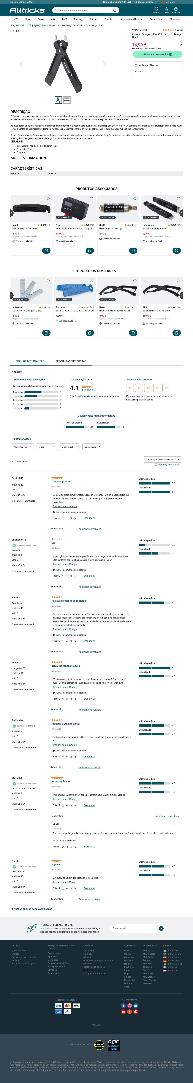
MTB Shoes (148, 963)
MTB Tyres (148, 950)
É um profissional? (57, 966)
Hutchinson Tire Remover (155, 228)
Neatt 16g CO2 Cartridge (111, 228)
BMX (64, 19)
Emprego (88, 954)
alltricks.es (173, 957)
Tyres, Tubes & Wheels (44, 25)
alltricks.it (172, 967)
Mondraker (129, 980)
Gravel (41, 19)
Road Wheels (149, 980)
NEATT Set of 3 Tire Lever (25, 228)
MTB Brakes (149, 977)
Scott (126, 987)
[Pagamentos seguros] (67, 1008)
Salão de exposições (58, 963)
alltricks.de (173, 960)
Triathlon (109, 19)
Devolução (53, 960)
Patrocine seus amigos (23, 963)
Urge (126, 973)
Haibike (128, 964)
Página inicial (17, 25)
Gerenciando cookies (94, 967)
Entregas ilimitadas (128, 2)
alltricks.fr (173, 950)
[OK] (161, 928)
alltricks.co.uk (175, 964)
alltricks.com (174, 954)
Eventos (15, 954)
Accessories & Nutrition (131, 19)
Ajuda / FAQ (53, 956)
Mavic (127, 950)
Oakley (127, 954)
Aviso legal (88, 950)
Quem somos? (18, 950)
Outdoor (93, 19)
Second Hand (156, 19)
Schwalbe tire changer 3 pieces (27, 310)
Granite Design (139, 30)
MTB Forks (148, 973)
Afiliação (87, 957)
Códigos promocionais (95, 973)
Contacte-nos (54, 953)
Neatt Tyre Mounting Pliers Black (114, 310)
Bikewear (147, 983)
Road (27, 19)
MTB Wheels (149, 954)
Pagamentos (54, 973)
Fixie (145, 970)
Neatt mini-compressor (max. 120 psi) (74, 228)
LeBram (128, 983)
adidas (127, 977)
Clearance (175, 19)
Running (78, 19)
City (53, 19)
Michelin (128, 960)
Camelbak (129, 957)
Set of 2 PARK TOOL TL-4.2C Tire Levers (75, 310)
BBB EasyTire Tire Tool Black (156, 310)
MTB (16, 19)
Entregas (52, 970)
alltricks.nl (173, 970)
